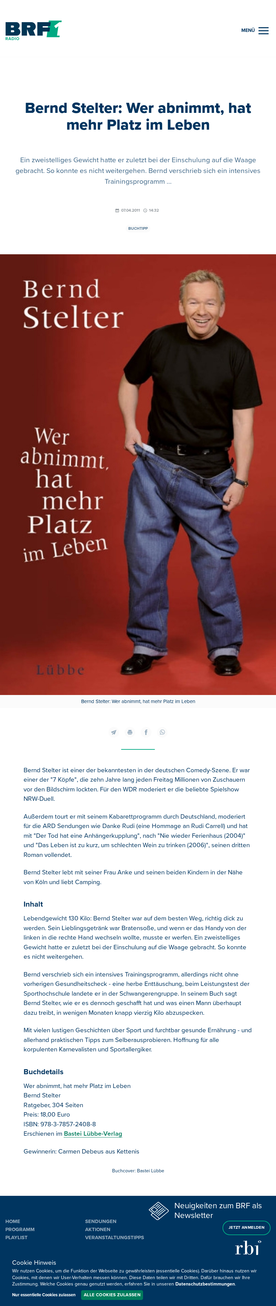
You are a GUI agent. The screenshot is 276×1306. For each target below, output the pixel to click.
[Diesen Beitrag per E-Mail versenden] (113, 732)
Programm (20, 1229)
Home (12, 1221)
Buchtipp (138, 228)
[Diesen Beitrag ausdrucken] (130, 732)
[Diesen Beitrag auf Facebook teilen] (146, 732)
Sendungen (100, 1221)
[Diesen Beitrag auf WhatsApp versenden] (162, 732)
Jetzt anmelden (247, 1227)
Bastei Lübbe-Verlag (93, 1134)
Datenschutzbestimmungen (205, 1284)
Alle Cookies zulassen (112, 1295)
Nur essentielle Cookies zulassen (44, 1295)
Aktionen (97, 1229)
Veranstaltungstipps (114, 1237)
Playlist (16, 1237)
